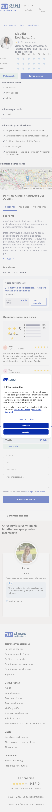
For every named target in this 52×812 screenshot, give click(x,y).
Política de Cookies (22, 409)
